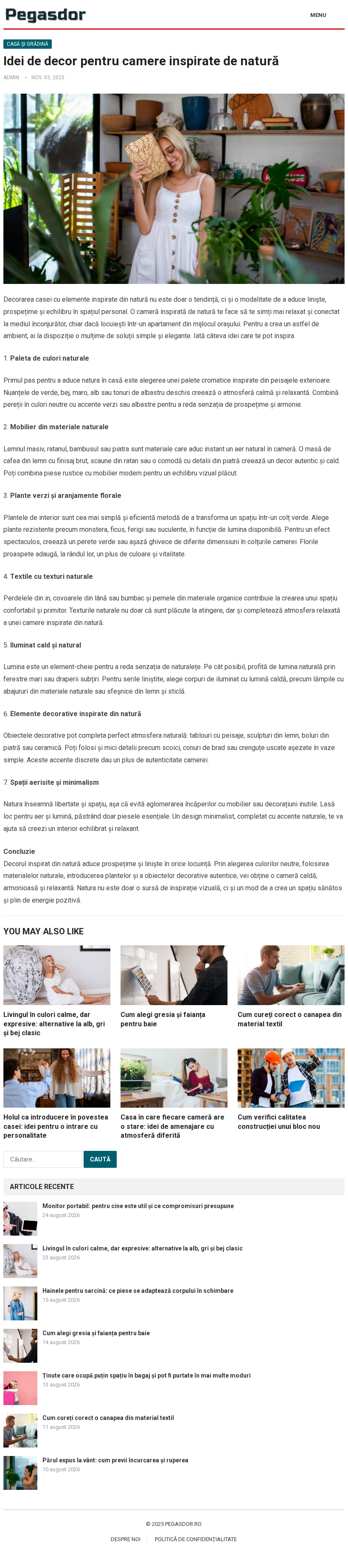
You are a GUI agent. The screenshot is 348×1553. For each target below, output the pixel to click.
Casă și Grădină (27, 44)
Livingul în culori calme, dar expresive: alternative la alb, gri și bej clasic (54, 1024)
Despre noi (125, 1539)
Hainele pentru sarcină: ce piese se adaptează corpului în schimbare (137, 1290)
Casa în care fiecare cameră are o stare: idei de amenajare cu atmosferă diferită (173, 1126)
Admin (11, 78)
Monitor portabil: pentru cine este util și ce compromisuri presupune (138, 1206)
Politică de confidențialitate (196, 1539)
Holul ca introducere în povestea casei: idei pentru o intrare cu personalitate (55, 1126)
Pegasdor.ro (183, 1524)
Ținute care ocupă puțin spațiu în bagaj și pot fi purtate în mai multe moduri (146, 1375)
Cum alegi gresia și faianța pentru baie (96, 1333)
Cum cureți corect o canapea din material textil (108, 1417)
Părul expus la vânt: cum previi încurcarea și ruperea (115, 1460)
